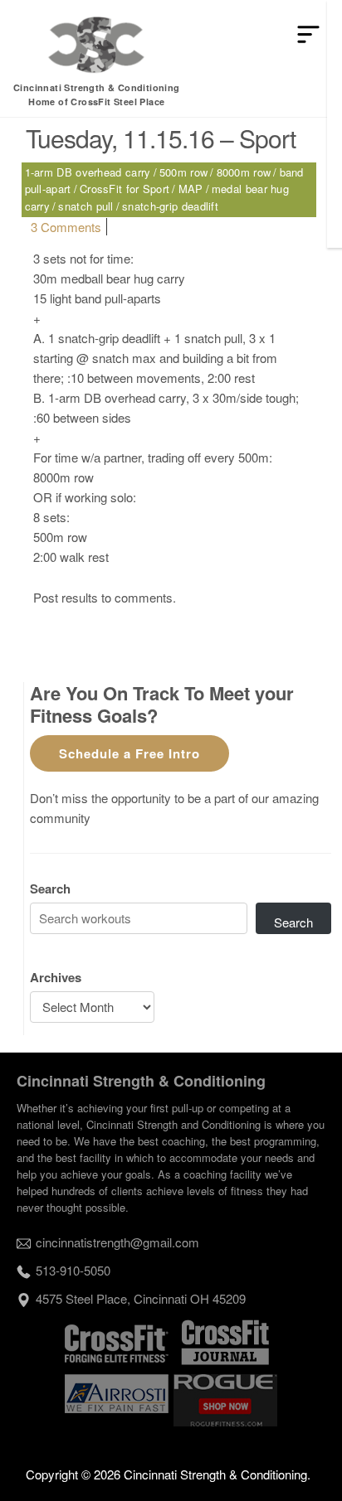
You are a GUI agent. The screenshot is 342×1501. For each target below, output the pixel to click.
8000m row (244, 172)
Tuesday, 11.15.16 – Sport (161, 138)
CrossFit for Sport (124, 188)
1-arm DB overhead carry (88, 172)
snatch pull (85, 206)
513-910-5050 (73, 1270)
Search (50, 888)
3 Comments (66, 226)
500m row (183, 172)
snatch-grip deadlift (170, 206)
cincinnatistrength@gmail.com (117, 1242)
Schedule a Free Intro (129, 753)
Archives (55, 977)
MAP (190, 188)
